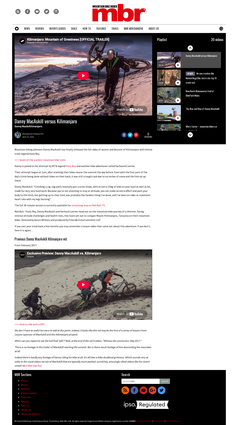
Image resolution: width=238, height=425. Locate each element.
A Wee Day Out (33, 365)
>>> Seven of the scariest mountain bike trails (40, 159)
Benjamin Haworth (32, 133)
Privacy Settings (172, 421)
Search (164, 381)
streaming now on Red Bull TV (88, 205)
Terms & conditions (144, 421)
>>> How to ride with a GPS (30, 324)
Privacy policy (158, 421)
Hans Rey (71, 166)
